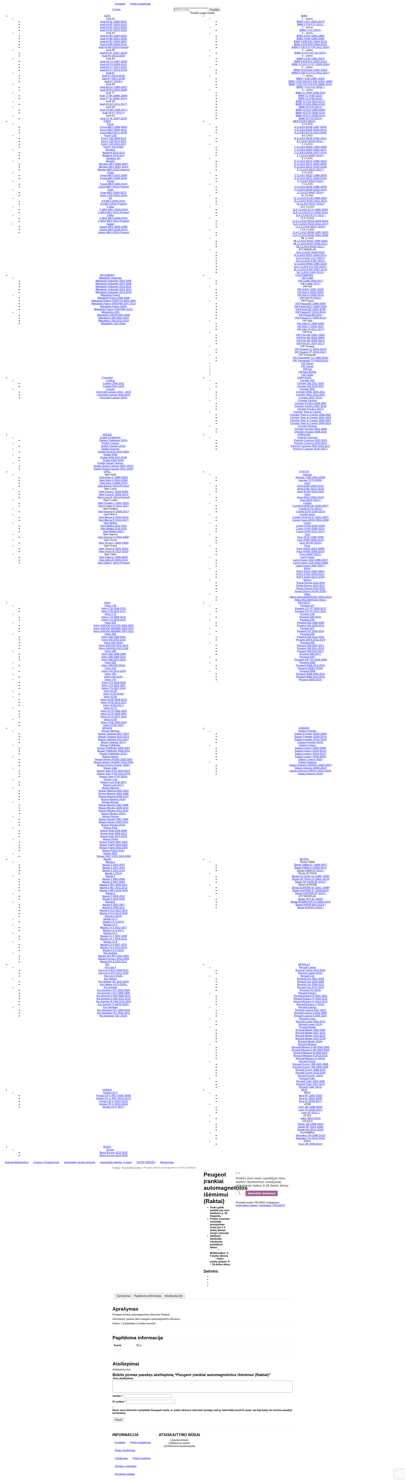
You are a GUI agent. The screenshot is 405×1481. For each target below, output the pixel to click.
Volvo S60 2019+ (113, 642)
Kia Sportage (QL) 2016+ (114, 1015)
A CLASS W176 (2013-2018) (310, 132)
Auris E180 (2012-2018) (310, 488)
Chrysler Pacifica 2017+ (310, 409)
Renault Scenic (307, 1061)
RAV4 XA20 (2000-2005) (310, 571)
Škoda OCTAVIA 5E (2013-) (310, 882)
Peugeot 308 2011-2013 (310, 648)
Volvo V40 (110, 668)
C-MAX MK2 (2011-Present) (113, 212)
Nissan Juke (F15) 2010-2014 (113, 770)
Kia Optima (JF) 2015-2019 (113, 981)
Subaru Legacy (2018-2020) (310, 756)
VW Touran (307, 366)
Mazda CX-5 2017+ (114, 930)
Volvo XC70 (110, 708)
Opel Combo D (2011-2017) (113, 506)
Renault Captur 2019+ (310, 973)
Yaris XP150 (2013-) (310, 543)
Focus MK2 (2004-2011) (113, 130)
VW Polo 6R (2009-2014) (310, 340)
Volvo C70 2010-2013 (113, 619)
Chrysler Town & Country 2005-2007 (310, 420)
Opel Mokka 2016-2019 (113, 528)
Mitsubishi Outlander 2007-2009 (113, 283)
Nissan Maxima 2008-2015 (113, 796)
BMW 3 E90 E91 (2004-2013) (310, 41)
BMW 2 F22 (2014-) (310, 30)
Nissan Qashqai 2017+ (113, 742)
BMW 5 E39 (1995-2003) (310, 58)
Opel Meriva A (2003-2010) (114, 517)
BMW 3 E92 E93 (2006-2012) (310, 44)
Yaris (307, 534)
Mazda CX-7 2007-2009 (113, 936)
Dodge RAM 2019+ (113, 460)
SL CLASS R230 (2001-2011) (310, 201)
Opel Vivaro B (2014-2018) (114, 551)
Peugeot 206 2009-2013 (310, 625)
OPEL (107, 471)
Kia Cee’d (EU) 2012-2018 (113, 973)
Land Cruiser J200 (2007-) (310, 565)
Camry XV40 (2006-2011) (310, 528)
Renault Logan (307, 1018)
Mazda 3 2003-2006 (113, 879)
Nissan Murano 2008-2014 (113, 807)
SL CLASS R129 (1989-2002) (310, 198)
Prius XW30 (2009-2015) (310, 551)
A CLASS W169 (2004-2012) (310, 130)
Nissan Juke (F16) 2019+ (113, 776)
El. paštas (119, 1401)
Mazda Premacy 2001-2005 (113, 958)
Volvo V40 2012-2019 (113, 671)
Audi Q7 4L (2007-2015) (113, 118)
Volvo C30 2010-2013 (113, 611)
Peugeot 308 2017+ (310, 654)
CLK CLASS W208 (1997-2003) (310, 232)
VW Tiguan (307, 363)
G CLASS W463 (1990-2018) (310, 263)
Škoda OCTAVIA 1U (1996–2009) (310, 876)
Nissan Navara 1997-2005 (113, 819)
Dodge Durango (110, 449)
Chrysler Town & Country (307, 412)
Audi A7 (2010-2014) (113, 75)
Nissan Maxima (110, 788)
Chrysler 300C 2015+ (311, 397)
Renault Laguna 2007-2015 (310, 1010)
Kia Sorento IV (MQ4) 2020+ (113, 1004)
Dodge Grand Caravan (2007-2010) (114, 466)
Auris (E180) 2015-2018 (310, 491)
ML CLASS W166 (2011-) (310, 246)
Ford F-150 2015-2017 (113, 144)
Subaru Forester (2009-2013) (310, 736)
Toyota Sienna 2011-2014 (310, 582)
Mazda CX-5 (110, 924)
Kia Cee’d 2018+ (113, 976)
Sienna (307, 580)
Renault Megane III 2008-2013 (310, 1052)
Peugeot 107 (307, 605)
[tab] (123, 1296)
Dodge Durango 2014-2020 (113, 451)
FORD (107, 121)
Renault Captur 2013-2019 (310, 970)
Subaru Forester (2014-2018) (310, 739)
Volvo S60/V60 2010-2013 (113, 645)
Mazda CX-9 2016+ (114, 950)
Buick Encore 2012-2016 (114, 1152)
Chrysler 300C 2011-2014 (310, 394)
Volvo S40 (110, 622)
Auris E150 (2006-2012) (310, 486)
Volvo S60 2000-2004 (113, 637)
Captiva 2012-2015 (113, 386)
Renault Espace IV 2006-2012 (310, 998)
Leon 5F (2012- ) (310, 1112)
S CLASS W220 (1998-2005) (310, 175)
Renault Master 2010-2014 (310, 1035)
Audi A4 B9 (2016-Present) (114, 47)
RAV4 (307, 568)
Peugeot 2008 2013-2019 (310, 665)
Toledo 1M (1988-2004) (310, 1124)
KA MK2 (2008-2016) (113, 201)
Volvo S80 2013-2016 (113, 659)
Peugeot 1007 (307, 657)
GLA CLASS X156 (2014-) (310, 261)
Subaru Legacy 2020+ (310, 759)
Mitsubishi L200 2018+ (113, 323)
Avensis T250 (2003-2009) (310, 477)
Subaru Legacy (307, 745)
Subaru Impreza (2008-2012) (310, 768)
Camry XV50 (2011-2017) (310, 531)
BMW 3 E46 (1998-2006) (310, 38)
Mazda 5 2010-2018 (113, 899)
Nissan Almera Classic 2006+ (113, 765)
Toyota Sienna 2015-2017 (310, 585)
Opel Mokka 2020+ (113, 531)
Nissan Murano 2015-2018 (113, 810)
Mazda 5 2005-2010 (113, 896)
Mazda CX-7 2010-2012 (113, 939)
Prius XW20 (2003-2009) (310, 548)
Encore (110, 1149)
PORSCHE (304, 434)
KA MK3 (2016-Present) (113, 204)
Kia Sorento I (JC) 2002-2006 (113, 990)
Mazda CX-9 (110, 941)
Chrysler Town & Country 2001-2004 (310, 417)
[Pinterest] (211, 1282)
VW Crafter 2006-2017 (310, 280)
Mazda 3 (110, 876)
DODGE (107, 434)
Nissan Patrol (110, 839)
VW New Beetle (307, 372)
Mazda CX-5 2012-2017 (113, 927)
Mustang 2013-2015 (113, 152)
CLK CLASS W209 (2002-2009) (310, 235)
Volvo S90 (110, 662)
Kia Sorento (110, 987)
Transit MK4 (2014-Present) (113, 186)
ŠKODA (304, 859)
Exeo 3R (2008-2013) (310, 1144)
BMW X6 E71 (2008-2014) (310, 115)
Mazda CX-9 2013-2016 (113, 947)
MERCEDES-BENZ (304, 121)
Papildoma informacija (147, 1296)
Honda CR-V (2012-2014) (113, 1101)
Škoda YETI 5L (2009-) (310, 899)
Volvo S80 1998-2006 (113, 654)
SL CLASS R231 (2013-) (310, 204)
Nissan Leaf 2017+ (113, 785)
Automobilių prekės (132, 1167)
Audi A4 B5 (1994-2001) (113, 36)
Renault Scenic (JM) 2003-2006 (310, 1064)
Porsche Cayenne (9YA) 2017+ (310, 449)
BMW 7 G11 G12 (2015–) (310, 87)
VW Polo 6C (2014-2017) (310, 343)
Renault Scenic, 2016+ (310, 1075)
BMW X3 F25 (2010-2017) (310, 101)
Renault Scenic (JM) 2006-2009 (310, 1067)
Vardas (117, 1396)
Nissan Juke (110, 768)
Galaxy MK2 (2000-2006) (114, 226)
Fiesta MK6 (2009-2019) (113, 178)
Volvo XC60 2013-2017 (113, 702)
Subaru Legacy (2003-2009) (310, 748)
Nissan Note (110, 827)
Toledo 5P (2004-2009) (310, 1127)
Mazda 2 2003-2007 (113, 864)
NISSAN (107, 728)
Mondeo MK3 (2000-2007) (113, 164)
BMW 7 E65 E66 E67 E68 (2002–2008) (310, 81)
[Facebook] (211, 1276)
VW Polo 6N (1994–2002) (310, 335)
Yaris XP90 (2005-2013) (310, 540)
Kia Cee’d (110, 967)
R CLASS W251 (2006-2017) (310, 255)
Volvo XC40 (110, 691)
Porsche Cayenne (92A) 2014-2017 (310, 446)
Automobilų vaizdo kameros (79, 1162)
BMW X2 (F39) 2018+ (310, 98)
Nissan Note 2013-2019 (113, 836)
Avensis (307, 474)
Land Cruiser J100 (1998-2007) (310, 560)
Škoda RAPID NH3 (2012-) (310, 904)
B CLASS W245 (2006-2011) (310, 138)
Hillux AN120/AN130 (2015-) (310, 600)
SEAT (304, 1090)
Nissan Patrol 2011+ (113, 850)
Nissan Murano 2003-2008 (113, 805)
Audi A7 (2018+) (113, 81)
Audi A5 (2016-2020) (113, 55)
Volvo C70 (110, 614)
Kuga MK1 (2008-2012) (113, 192)
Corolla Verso (307, 514)
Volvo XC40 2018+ (113, 694)
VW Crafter (307, 278)
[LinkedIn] (211, 1285)
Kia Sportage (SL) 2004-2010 (113, 1010)
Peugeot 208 (307, 634)
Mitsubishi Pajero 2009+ (113, 306)
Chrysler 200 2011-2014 (310, 383)
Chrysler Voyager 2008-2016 (310, 431)
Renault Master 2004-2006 (310, 1030)
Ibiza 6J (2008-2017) (310, 1101)
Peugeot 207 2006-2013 (310, 631)
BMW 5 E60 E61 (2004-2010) (310, 61)
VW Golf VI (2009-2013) (310, 295)
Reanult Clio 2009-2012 (310, 984)
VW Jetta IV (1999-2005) (310, 323)
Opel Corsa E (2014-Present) (113, 497)
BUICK (107, 1146)
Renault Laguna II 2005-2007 (310, 1015)
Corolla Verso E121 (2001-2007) (310, 517)
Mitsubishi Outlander (110, 278)
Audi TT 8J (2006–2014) (113, 98)
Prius (307, 545)
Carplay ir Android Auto (46, 1162)
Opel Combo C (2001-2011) (113, 503)
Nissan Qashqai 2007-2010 (113, 733)
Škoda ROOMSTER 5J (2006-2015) (310, 902)
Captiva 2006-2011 (113, 383)
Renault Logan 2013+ (310, 1024)
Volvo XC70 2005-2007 (113, 713)
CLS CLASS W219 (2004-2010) (310, 221)
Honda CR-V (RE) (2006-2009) (113, 1095)
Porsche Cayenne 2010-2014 (310, 443)
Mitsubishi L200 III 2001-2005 (113, 315)
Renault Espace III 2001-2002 (310, 996)
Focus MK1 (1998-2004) (113, 127)
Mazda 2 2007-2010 (113, 867)
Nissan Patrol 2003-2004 (114, 845)
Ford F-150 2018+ (113, 147)
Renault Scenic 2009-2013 (311, 1070)
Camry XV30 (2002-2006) (310, 525)
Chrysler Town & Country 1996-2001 (310, 414)
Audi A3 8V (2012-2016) (113, 27)
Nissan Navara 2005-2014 (113, 822)
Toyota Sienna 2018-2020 (310, 588)
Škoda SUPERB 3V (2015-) (310, 893)
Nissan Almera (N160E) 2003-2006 (113, 762)
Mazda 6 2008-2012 (113, 907)
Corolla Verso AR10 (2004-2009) (310, 520)
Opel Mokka (110, 523)
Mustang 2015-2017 (113, 155)
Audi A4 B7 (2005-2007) (113, 41)
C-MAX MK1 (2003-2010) (113, 209)
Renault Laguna (307, 1007)
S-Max (110, 215)
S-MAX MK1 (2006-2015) (113, 218)
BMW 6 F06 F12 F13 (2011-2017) (310, 73)
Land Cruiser (307, 557)
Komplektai (265, 1205)
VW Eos (307, 369)
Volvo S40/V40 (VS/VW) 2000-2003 (113, 625)
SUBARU (304, 728)
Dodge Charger (110, 443)
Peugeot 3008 (307, 671)
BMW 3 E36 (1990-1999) (310, 36)
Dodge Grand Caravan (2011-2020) (113, 469)
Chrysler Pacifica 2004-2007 (311, 403)
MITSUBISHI (107, 275)
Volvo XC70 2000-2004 (113, 711)
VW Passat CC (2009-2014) (310, 318)
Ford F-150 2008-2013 (113, 138)
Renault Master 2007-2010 (310, 1033)
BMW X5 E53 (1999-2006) (310, 110)
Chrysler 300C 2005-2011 (310, 392)
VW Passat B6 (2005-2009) (310, 309)
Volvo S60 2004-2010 (113, 639)
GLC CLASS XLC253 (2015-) (310, 266)
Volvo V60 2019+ (113, 676)
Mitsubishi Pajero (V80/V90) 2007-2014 (113, 303)
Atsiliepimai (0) (173, 1296)
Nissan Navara (110, 816)
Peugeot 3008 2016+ (310, 679)
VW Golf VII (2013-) (310, 298)
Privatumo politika (125, 1474)
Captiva (110, 380)
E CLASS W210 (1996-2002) (310, 161)
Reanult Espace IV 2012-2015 (310, 1001)
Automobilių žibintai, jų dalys (116, 1162)
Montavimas (167, 1162)
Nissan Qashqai (110, 731)
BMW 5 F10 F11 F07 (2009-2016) (310, 64)
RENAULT (304, 964)
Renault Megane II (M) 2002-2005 (310, 1047)
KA (110, 198)
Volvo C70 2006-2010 (113, 617)
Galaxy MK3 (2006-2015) (114, 229)
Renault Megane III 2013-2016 (310, 1055)
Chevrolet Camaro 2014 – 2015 (113, 392)
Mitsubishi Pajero (110, 295)
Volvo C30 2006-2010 (113, 608)
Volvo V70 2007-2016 (113, 688)
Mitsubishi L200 (110, 312)
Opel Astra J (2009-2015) (114, 483)
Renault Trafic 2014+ (310, 1087)
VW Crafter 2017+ (310, 283)
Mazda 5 (110, 893)
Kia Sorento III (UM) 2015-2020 (113, 1001)
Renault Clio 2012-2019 (310, 987)
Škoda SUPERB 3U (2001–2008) (310, 887)
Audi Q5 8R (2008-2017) (113, 110)
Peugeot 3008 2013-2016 (310, 676)
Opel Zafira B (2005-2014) (113, 560)
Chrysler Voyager (307, 426)
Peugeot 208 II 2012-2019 (310, 639)
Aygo (307, 494)
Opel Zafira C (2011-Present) (113, 563)
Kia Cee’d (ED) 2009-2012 (113, 970)
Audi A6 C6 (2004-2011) (113, 64)
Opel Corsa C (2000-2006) (113, 491)
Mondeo (110, 161)
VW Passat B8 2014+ (311, 315)
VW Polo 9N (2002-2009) (310, 337)
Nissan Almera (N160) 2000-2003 (113, 759)
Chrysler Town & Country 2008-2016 (310, 423)
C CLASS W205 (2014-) (310, 155)
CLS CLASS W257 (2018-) (310, 226)
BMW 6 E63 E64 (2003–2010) (310, 70)
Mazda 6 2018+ (113, 916)
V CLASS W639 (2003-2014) (310, 189)
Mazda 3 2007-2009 (113, 882)
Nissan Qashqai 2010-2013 (113, 736)
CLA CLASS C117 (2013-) (310, 258)
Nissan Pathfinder (110, 745)
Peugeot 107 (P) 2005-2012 (310, 608)
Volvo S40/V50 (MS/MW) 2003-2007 (113, 628)
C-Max (110, 206)
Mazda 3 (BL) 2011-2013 (113, 887)
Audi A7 (110, 73)
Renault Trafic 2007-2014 (310, 1084)
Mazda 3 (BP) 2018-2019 (114, 890)
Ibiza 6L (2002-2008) (310, 1098)
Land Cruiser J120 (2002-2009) (310, 563)
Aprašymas (124, 1296)
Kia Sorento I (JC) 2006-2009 (113, 993)
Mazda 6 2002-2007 (113, 904)
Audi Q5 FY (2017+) (113, 112)
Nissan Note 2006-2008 (113, 830)
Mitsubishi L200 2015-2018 (113, 320)
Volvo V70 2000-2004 (113, 682)
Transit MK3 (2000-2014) (114, 184)
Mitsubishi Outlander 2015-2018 (113, 292)
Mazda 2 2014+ (113, 873)
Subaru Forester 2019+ (311, 742)
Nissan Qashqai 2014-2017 (113, 739)
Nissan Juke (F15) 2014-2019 (113, 773)
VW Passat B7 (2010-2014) (310, 312)
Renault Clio (307, 976)
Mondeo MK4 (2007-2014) (113, 167)
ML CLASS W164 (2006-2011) (310, 243)
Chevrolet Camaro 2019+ (113, 397)
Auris (307, 483)
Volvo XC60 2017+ (113, 705)
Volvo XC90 (110, 719)
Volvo (107, 602)
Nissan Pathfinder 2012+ (114, 753)
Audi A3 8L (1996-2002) (113, 21)
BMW (304, 16)
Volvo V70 (110, 679)
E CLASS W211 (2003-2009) (310, 164)
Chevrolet (107, 377)
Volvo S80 (110, 651)
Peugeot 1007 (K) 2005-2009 (310, 659)
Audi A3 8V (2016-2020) (113, 30)
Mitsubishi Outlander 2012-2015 (113, 289)
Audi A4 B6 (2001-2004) (113, 38)
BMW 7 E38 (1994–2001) (310, 78)
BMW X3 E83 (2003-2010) (310, 104)
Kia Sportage (110, 1007)
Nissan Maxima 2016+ (113, 799)
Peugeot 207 (307, 628)
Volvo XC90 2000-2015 (113, 722)
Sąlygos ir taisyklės (125, 1466)
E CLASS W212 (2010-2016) (310, 167)
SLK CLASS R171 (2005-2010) (310, 212)
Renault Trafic (307, 1078)
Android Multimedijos (16, 1162)
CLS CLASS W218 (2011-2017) (310, 224)
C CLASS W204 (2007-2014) (310, 152)
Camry (307, 523)
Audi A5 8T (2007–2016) (113, 53)
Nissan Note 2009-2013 (113, 833)
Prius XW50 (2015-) (310, 554)
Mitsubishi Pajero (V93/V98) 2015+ (113, 309)
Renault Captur (307, 967)
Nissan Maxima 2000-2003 (113, 790)
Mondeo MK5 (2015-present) (113, 169)
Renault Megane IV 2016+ (310, 1058)
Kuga (110, 189)
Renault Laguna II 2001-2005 (310, 1013)
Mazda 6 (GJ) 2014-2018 (114, 913)
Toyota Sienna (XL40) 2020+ (310, 591)
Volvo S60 (110, 634)
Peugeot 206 (307, 619)
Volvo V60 (110, 674)
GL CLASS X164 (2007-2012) (310, 269)
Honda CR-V (110, 1092)
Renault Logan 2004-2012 (310, 1021)
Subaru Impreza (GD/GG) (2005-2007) (310, 765)
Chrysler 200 (307, 380)
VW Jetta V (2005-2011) (310, 326)
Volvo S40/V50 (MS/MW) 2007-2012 (113, 631)
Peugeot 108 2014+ (310, 617)
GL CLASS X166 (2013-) (310, 272)
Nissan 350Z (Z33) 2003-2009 (114, 856)
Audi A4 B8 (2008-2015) (113, 44)
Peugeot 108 (307, 614)
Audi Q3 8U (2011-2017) (113, 104)
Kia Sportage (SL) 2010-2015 (113, 1013)
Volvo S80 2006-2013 (113, 657)
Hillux (307, 594)
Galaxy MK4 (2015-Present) (113, 232)
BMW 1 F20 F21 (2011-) (310, 24)
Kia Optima (110, 978)
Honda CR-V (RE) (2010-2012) (113, 1098)
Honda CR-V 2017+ (113, 1107)
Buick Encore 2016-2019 (114, 1155)
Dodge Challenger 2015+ (113, 440)
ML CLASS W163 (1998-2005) (310, 241)
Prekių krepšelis (142, 1458)
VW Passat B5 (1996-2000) (310, 303)
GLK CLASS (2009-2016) (310, 252)
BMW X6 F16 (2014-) (310, 118)
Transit (110, 181)
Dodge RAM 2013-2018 (113, 457)
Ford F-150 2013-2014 (113, 141)
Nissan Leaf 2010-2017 (113, 782)
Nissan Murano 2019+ (113, 813)
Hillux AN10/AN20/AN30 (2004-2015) (311, 597)
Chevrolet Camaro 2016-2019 (113, 394)
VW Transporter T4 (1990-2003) (310, 357)
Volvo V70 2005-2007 (113, 685)
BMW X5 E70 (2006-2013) (310, 112)
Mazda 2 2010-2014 (113, 870)
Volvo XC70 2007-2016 (113, 716)
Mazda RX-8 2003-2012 (113, 961)
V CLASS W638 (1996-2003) (310, 186)
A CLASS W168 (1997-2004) (310, 127)
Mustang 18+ (113, 158)
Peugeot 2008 (307, 662)
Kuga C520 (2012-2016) (113, 195)
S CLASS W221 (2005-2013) (310, 178)
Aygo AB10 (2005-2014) (310, 497)
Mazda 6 (110, 902)
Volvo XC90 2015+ (113, 725)
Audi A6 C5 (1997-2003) (113, 61)
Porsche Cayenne (307, 437)
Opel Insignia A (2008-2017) (113, 511)
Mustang (110, 149)
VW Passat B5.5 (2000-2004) (310, 306)
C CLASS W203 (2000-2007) (310, 149)
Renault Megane (307, 1044)
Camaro (110, 389)
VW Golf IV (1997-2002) (310, 289)
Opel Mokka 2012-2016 (113, 525)
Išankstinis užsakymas (261, 1193)
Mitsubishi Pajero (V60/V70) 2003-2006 (113, 300)
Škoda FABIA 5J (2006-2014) (310, 867)
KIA (107, 964)
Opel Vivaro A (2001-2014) (113, 548)
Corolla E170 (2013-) (310, 508)
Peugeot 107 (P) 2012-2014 (310, 611)
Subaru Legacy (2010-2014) (310, 751)
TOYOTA (304, 471)
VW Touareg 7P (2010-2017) (310, 352)
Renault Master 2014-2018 (310, 1038)
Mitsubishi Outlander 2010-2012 (113, 286)
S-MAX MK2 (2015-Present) (113, 221)
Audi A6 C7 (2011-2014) (113, 67)
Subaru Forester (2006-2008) (310, 733)
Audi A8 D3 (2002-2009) (113, 90)
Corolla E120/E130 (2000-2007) (310, 506)
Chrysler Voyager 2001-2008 (310, 429)
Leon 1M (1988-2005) (310, 1107)
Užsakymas (121, 1458)
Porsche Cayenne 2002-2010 (310, 440)
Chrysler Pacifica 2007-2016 (311, 406)
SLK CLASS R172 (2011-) (310, 215)
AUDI (107, 16)
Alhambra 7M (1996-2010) (310, 1135)
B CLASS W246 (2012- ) (310, 141)
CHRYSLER (304, 377)
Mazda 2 (110, 862)
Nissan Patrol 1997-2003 (114, 842)
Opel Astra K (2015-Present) (113, 486)
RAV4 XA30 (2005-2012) (310, 574)
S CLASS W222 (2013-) (310, 181)
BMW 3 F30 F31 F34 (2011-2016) (310, 47)
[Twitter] (211, 1279)
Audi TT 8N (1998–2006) (114, 95)
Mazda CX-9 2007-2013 (113, 944)
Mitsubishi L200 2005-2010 (113, 318)
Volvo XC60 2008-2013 (113, 699)
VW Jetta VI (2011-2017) (310, 329)
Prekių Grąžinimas (125, 1450)
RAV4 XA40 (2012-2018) (310, 577)
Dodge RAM (110, 454)
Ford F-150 (110, 135)
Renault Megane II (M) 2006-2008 (310, 1050)
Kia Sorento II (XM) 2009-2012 (114, 996)
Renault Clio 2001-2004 (310, 978)
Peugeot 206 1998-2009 (310, 622)
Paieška (214, 9)
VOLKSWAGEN (304, 275)
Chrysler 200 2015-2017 (310, 386)
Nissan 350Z (110, 853)
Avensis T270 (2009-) (310, 480)
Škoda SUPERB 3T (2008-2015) (310, 890)
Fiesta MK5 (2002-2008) (113, 175)
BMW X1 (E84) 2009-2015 (310, 92)
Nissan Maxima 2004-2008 (113, 793)
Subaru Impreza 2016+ (310, 773)
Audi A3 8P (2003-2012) (113, 24)
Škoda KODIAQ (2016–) (310, 907)
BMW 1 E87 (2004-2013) (310, 21)
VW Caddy (307, 374)
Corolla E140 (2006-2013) (310, 511)
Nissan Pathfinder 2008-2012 (113, 751)
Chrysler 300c (307, 389)
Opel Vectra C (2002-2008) (114, 543)
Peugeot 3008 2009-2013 (310, 674)
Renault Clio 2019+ (310, 990)
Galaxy (110, 224)
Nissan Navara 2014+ (113, 825)
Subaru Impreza (307, 762)
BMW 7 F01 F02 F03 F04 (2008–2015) (310, 84)
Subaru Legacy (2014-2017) (310, 753)
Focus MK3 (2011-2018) (113, 132)
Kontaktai (120, 4)
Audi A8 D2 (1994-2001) (113, 87)
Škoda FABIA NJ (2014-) (310, 870)
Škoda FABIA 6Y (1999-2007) (310, 864)
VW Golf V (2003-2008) (310, 292)
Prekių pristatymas (140, 4)
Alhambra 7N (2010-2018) (310, 1138)
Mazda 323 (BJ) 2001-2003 (113, 956)
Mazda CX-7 (110, 933)
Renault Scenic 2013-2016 (311, 1072)
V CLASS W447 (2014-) (310, 192)
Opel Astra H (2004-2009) (113, 480)
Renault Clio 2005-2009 (310, 981)
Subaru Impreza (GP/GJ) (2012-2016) (310, 770)
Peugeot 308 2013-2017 (310, 651)
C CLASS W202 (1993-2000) (310, 147)
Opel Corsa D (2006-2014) (113, 494)
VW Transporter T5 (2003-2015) (310, 360)
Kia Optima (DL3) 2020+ (113, 984)
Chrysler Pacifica (307, 400)
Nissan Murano (110, 802)
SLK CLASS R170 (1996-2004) (310, 209)
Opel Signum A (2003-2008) (113, 537)
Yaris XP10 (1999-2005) (310, 537)
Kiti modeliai (110, 953)
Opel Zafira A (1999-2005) (113, 557)
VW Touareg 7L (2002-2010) (310, 349)
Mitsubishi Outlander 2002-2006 (113, 280)
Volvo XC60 (110, 696)
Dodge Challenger (110, 437)
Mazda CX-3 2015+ (114, 921)
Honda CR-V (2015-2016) (113, 1104)
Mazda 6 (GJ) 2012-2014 (114, 910)
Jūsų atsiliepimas (122, 1378)
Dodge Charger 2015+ (113, 446)
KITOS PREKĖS (146, 1162)
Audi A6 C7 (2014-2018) (113, 70)
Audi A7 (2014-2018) (113, 78)
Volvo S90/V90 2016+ (113, 665)
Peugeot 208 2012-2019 (310, 637)
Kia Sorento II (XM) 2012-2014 (114, 998)
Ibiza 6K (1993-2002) (310, 1095)
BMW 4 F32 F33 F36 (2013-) (310, 53)
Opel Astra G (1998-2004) (113, 477)
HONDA (107, 1090)
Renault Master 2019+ (310, 1041)
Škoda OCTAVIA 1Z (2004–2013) (310, 879)
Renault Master (307, 1027)
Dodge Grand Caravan (110, 463)
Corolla (307, 503)
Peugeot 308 (307, 642)
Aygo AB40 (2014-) (310, 500)
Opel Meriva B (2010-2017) (113, 520)
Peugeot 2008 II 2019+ (310, 668)
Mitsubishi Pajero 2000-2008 (113, 298)
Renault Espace (307, 993)
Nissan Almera (110, 756)
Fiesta (110, 172)
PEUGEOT (304, 602)
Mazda (107, 859)
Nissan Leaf (110, 779)
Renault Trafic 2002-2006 (310, 1081)
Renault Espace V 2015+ (310, 1004)
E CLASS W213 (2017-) (310, 169)
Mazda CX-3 (110, 919)
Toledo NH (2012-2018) (310, 1129)
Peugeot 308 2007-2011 (310, 645)
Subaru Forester (307, 731)
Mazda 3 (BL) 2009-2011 (113, 884)
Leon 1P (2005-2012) (310, 1109)
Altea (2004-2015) (310, 1118)
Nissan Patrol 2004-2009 (114, 847)
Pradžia (116, 1167)
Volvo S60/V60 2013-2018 (113, 648)
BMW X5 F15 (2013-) (310, 107)
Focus (110, 124)
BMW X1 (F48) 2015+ (310, 95)
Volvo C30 (110, 605)
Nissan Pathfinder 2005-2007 (113, 748)
